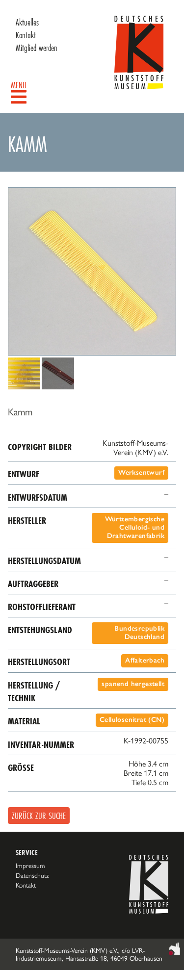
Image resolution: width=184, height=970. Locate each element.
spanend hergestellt (133, 684)
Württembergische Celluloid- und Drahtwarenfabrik (134, 527)
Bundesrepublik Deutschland (139, 632)
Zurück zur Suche (39, 815)
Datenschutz (32, 875)
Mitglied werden (36, 47)
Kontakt (26, 34)
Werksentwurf (141, 472)
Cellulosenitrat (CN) (132, 719)
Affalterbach (144, 660)
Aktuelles (27, 22)
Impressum (30, 865)
